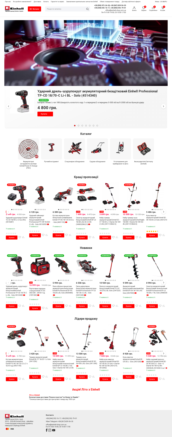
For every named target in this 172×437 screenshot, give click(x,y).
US (161, 1)
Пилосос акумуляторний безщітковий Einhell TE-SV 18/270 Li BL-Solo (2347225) (110, 288)
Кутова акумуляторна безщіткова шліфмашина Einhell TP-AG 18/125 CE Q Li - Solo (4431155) (63, 219)
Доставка (37, 1)
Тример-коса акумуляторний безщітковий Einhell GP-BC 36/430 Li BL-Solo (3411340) (86, 360)
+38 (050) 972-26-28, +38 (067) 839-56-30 (110, 5)
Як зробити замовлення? (22, 1)
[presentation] (8, 106)
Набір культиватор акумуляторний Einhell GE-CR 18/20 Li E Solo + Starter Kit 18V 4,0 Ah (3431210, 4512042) (109, 363)
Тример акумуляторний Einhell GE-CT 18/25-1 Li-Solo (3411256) (40, 359)
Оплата (46, 1)
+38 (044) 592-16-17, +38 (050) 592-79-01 (110, 8)
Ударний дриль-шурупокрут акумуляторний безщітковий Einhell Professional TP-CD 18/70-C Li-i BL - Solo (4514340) (16, 290)
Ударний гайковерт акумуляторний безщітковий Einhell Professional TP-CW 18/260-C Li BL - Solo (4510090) (39, 220)
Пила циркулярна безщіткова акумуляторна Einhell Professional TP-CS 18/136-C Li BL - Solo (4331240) (86, 290)
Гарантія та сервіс (57, 1)
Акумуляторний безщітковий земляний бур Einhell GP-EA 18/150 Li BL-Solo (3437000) (133, 289)
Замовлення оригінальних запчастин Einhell (82, 1)
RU (166, 1)
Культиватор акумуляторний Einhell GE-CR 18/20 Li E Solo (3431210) (157, 218)
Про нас (8, 1)
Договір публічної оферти (131, 1)
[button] (75, 125)
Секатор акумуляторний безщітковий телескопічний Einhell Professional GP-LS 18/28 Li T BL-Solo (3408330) (157, 289)
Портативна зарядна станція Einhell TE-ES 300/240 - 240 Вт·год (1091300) (103, 91)
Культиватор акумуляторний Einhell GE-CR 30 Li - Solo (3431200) (133, 359)
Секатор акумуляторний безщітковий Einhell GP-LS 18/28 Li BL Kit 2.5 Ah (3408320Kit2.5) (86, 221)
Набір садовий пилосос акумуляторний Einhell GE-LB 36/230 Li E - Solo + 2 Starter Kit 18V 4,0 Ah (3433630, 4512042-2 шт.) (156, 363)
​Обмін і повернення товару (109, 1)
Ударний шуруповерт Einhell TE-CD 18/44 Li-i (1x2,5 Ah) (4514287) (16, 220)
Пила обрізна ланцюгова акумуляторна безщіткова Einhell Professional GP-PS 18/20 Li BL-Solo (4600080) (63, 289)
